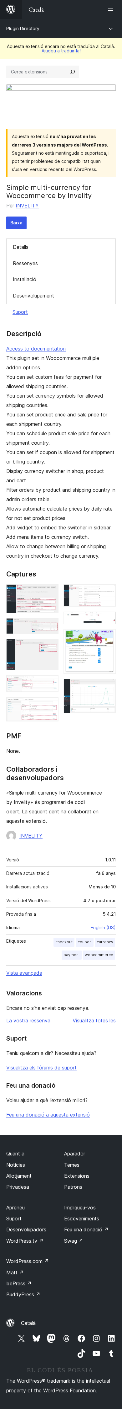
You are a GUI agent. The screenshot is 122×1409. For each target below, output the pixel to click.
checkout (64, 942)
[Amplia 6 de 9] (107, 593)
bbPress (19, 1283)
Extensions (76, 1176)
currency (105, 942)
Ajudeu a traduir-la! (61, 50)
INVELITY (27, 205)
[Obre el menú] (112, 9)
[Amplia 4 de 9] (50, 683)
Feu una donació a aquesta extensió (48, 1115)
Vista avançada (24, 973)
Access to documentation (36, 349)
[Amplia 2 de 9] (50, 627)
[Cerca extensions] (72, 72)
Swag (73, 1241)
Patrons (73, 1187)
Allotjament (19, 1176)
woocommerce (99, 954)
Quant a (15, 1153)
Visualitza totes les (94, 1020)
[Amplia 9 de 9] (107, 687)
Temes (71, 1165)
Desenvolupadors (26, 1229)
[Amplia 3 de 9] (50, 647)
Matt (15, 1272)
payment (72, 954)
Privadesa (17, 1187)
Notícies (15, 1165)
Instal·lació (24, 279)
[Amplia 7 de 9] (107, 620)
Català (28, 1323)
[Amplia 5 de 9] (50, 706)
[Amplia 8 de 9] (107, 638)
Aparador (74, 1153)
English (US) (103, 927)
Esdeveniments (81, 1218)
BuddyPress (23, 1294)
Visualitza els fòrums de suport (41, 1067)
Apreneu (15, 1207)
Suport (20, 312)
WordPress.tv (24, 1241)
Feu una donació (86, 1229)
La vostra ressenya (28, 1020)
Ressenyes (25, 263)
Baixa (16, 222)
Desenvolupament (33, 295)
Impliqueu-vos (80, 1207)
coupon (85, 942)
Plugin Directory (22, 28)
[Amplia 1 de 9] (50, 593)
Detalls (20, 247)
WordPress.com (27, 1261)
